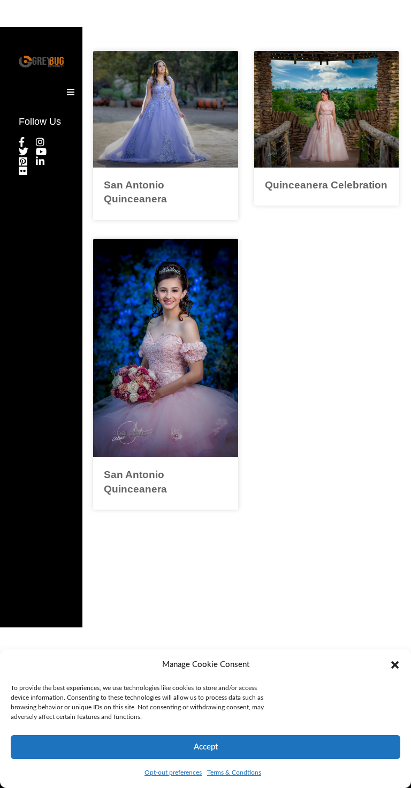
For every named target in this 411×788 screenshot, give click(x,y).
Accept (206, 747)
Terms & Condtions (234, 772)
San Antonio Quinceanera (135, 192)
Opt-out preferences (173, 772)
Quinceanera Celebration (326, 185)
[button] (395, 665)
